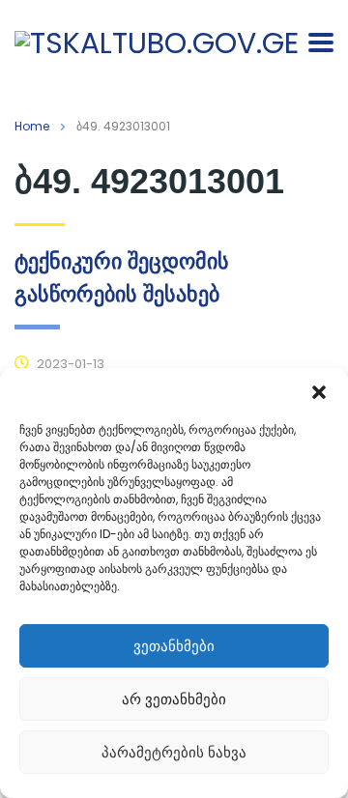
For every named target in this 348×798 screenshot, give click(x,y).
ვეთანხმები (174, 646)
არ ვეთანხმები (174, 699)
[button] (319, 392)
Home (31, 126)
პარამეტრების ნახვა (174, 752)
